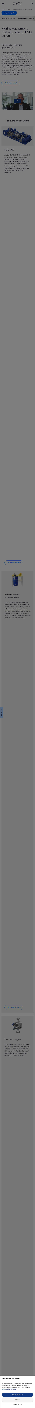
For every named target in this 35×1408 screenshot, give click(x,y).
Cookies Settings (17, 1404)
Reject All (17, 1400)
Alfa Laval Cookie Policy (9, 1389)
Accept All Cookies (17, 1395)
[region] (17, 1392)
